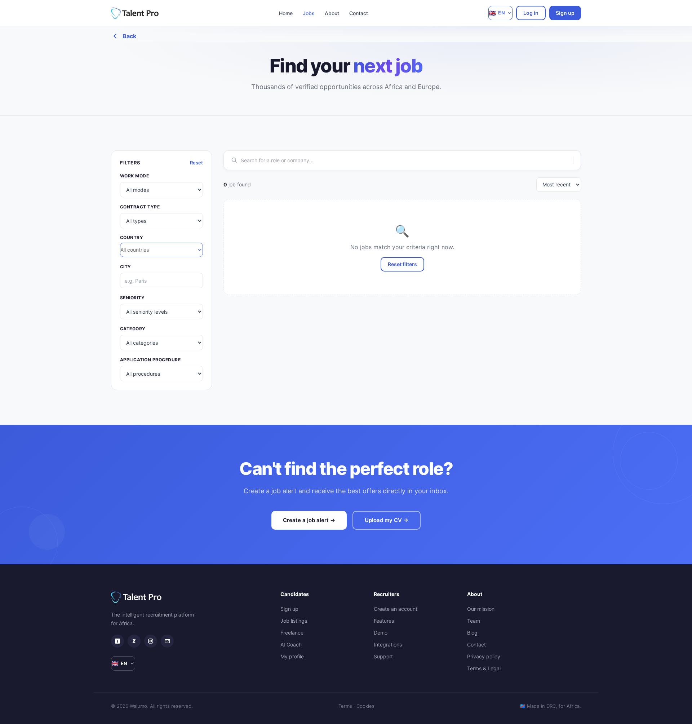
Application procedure (150, 359)
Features (384, 621)
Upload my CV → (386, 520)
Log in (530, 13)
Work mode (134, 175)
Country (131, 237)
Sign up (565, 13)
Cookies (365, 706)
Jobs (309, 13)
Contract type (140, 206)
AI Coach (291, 644)
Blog (472, 633)
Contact (358, 13)
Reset (196, 162)
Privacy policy (483, 656)
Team (473, 621)
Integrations (388, 644)
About (332, 13)
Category (133, 328)
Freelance (291, 633)
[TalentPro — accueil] (135, 12)
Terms (345, 706)
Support (383, 656)
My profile (292, 656)
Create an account (395, 609)
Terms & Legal (484, 668)
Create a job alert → (309, 520)
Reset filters (402, 264)
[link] (117, 641)
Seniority (132, 297)
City (125, 266)
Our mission (480, 609)
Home (286, 13)
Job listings (293, 621)
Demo (380, 633)
